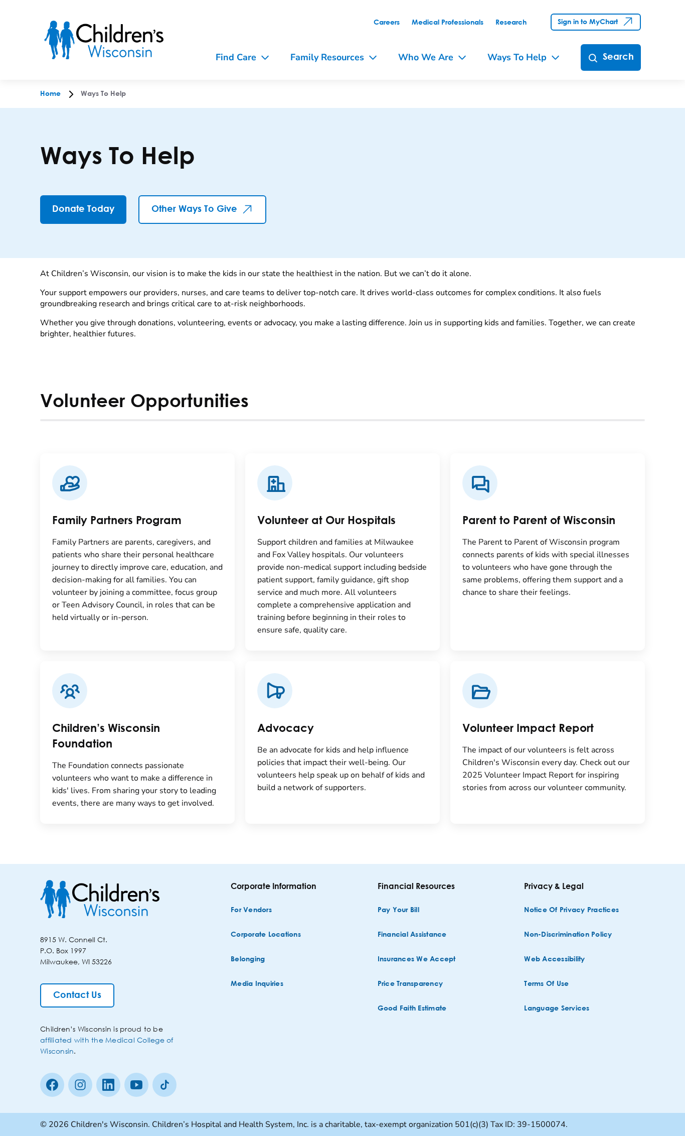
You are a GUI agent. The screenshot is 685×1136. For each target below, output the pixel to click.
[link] (387, 22)
